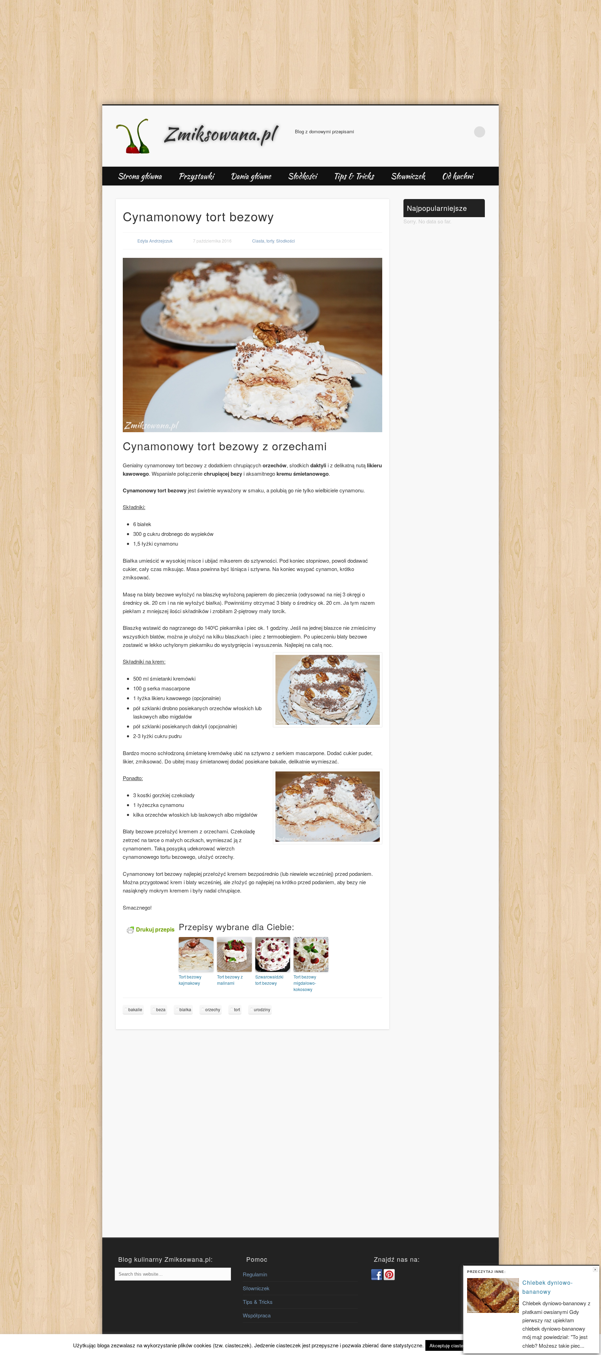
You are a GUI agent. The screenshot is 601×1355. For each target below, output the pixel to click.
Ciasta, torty (263, 241)
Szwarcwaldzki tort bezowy (269, 980)
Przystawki (196, 176)
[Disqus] (252, 1140)
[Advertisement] (300, 52)
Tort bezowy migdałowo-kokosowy (305, 983)
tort (237, 1009)
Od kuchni (457, 176)
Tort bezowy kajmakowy (190, 980)
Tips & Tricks (353, 176)
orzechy (212, 1009)
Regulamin (255, 1274)
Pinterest (465, 131)
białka (185, 1009)
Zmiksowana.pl (219, 133)
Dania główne (250, 176)
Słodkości (302, 176)
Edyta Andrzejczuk (155, 241)
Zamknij (595, 1269)
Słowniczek (408, 176)
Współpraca (257, 1315)
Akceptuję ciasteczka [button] (451, 1345)
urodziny (262, 1009)
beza (161, 1009)
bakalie (135, 1009)
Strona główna (140, 176)
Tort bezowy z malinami (230, 980)
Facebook (450, 131)
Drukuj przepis (155, 929)
